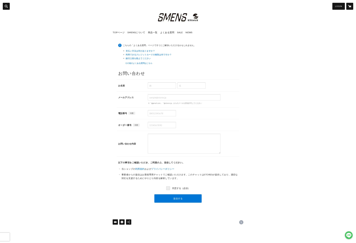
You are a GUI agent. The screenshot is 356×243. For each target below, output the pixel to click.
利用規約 (139, 168)
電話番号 (122, 113)
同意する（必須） (181, 188)
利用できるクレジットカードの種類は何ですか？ (149, 54)
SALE (180, 32)
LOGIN (338, 6)
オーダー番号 (125, 125)
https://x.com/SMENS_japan (241, 222)
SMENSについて (136, 32)
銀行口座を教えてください (138, 58)
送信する (178, 198)
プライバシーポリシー (162, 168)
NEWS (189, 32)
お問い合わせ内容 (127, 143)
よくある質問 (167, 32)
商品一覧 (152, 32)
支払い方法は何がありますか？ (140, 51)
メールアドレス (126, 97)
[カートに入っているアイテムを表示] (349, 6)
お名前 (121, 85)
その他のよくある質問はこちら (138, 63)
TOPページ (119, 32)
